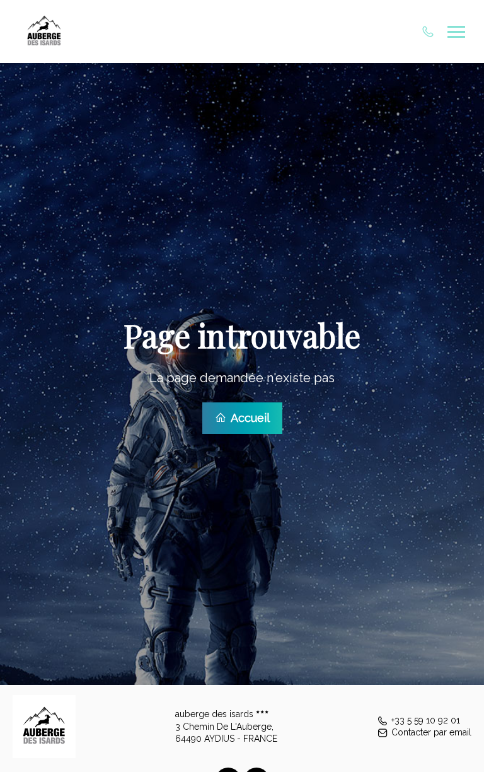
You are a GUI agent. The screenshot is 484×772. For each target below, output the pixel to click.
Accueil (249, 417)
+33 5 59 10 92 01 (425, 720)
